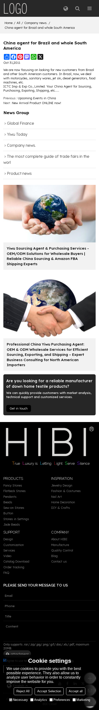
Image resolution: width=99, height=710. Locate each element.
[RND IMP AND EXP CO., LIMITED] (15, 8)
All (18, 23)
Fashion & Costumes (66, 491)
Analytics (40, 700)
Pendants (10, 497)
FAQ (6, 573)
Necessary (20, 700)
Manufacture (60, 545)
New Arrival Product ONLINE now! (36, 103)
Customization (13, 545)
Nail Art (56, 497)
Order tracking (13, 567)
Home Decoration (63, 502)
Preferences (61, 700)
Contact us (59, 561)
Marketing (83, 700)
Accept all (76, 691)
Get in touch (19, 408)
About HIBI (59, 539)
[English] (65, 8)
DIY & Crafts (60, 508)
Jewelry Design (61, 485)
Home (8, 23)
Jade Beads (11, 524)
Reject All (23, 691)
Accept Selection (49, 691)
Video (7, 556)
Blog (54, 556)
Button (8, 513)
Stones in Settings (16, 519)
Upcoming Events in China (37, 98)
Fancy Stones (12, 485)
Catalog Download (16, 561)
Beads (7, 502)
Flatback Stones (14, 491)
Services (9, 550)
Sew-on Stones (13, 508)
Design (8, 539)
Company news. (35, 23)
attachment (20, 654)
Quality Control (62, 550)
